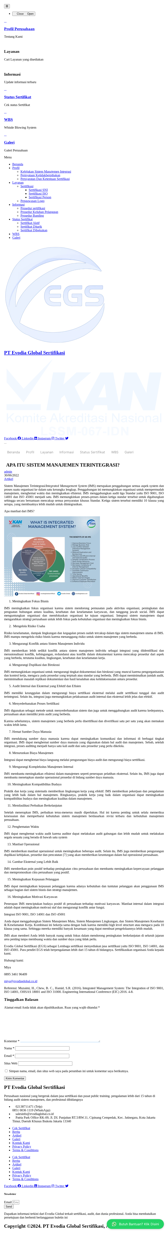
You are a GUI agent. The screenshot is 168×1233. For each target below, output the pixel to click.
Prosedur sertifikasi (32, 208)
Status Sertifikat (17, 97)
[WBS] (5, 112)
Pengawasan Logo (32, 201)
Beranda (17, 164)
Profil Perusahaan (19, 29)
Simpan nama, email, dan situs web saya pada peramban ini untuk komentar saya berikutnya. (69, 1071)
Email (9, 1055)
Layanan (18, 182)
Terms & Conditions (25, 1150)
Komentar (11, 1041)
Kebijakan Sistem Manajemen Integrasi (45, 171)
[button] (84, 157)
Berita (16, 1132)
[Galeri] (5, 134)
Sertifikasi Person (40, 197)
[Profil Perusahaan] (5, 21)
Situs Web (10, 1063)
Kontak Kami (21, 1143)
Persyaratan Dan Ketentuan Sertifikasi (45, 179)
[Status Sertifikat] (5, 89)
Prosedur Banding (32, 215)
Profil (15, 168)
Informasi (18, 204)
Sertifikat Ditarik (31, 226)
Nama (9, 1048)
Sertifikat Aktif (30, 223)
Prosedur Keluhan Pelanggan (39, 212)
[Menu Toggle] (7, 6)
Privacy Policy (21, 1146)
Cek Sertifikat (21, 1128)
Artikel (8, 479)
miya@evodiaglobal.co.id (20, 981)
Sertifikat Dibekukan (33, 230)
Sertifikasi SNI (38, 190)
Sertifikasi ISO (38, 193)
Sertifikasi (26, 186)
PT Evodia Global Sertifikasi (34, 352)
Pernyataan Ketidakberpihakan (40, 175)
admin (8, 471)
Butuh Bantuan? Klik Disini (139, 1224)
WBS (8, 119)
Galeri (9, 142)
